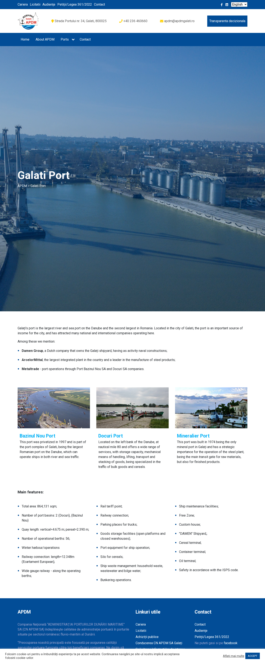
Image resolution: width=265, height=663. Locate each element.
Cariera (23, 4)
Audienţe (48, 4)
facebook (230, 643)
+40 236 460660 (135, 21)
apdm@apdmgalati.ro (179, 21)
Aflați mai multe (233, 656)
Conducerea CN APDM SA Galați (159, 643)
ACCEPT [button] (252, 655)
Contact (99, 4)
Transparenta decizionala (227, 21)
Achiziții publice (147, 637)
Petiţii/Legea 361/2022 (74, 4)
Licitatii (35, 4)
